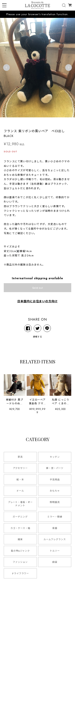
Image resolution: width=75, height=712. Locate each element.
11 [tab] (54, 122)
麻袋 (54, 562)
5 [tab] (29, 122)
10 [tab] (50, 122)
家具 (20, 457)
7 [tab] (37, 122)
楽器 (54, 528)
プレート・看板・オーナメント (20, 503)
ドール (20, 490)
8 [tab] (42, 122)
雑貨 (20, 539)
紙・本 (20, 479)
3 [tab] (21, 122)
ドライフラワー (20, 573)
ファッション (20, 562)
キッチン (55, 457)
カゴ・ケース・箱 (20, 528)
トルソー (55, 550)
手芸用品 (55, 479)
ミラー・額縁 (54, 516)
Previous (6, 67)
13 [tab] (62, 122)
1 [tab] (12, 122)
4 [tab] (25, 122)
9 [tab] (46, 122)
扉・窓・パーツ (55, 468)
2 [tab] (17, 122)
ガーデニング (20, 516)
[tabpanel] (37, 67)
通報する (37, 336)
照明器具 (55, 502)
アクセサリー (20, 468)
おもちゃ (55, 490)
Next (68, 67)
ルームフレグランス (55, 539)
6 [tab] (33, 122)
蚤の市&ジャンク (20, 550)
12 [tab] (58, 122)
